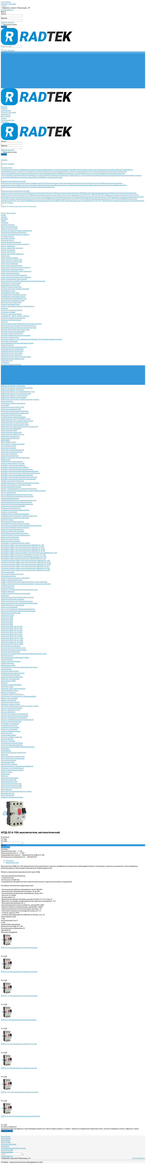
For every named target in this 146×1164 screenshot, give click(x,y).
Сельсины (5, 595)
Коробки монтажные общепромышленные (18, 479)
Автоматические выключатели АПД (17, 195)
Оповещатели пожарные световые (15, 518)
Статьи (3, 6)
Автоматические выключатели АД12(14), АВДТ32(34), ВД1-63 (82, 195)
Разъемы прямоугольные (11, 320)
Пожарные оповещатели (21, 173)
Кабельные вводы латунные (12, 390)
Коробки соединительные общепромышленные (20, 473)
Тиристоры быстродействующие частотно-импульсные (23, 281)
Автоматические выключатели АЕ (98, 193)
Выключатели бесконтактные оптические (86, 183)
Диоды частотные (8, 252)
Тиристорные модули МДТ (11, 260)
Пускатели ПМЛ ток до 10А (11, 626)
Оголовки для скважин (10, 723)
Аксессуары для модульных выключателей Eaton (25, 199)
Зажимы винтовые (8, 735)
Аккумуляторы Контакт (10, 438)
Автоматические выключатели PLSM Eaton (98, 197)
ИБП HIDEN (5, 440)
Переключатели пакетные (11, 355)
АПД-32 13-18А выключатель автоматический (19, 996)
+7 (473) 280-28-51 (8, 50)
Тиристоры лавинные (9, 263)
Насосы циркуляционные (11, 721)
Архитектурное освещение (12, 677)
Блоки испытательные (10, 537)
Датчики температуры (10, 337)
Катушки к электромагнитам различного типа (19, 590)
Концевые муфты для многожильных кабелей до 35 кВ (23, 551)
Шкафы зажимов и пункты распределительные (20, 483)
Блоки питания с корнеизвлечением (15, 535)
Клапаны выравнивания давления (14, 411)
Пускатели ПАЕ (7, 621)
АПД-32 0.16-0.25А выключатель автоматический (20, 1116)
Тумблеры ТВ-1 (7, 361)
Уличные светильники (10, 671)
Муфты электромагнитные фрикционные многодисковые (24, 582)
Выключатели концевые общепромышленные (36, 185)
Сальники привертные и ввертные (15, 413)
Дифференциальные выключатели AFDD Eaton (64, 199)
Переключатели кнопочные (12, 351)
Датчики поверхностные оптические (15, 335)
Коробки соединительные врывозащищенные (19, 471)
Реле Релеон (6, 1138)
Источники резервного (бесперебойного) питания (21, 525)
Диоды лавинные (8, 246)
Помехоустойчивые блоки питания (15, 527)
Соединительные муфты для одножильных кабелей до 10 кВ (25, 568)
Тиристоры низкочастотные (12, 269)
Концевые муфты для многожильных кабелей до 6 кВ (22, 547)
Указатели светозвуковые (41, 173)
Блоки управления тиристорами (14, 279)
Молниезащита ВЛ (8, 446)
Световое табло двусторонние (13, 688)
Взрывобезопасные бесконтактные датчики (18, 328)
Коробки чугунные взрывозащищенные (17, 475)
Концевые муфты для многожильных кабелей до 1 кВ (22, 545)
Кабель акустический (9, 698)
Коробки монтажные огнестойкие (14, 467)
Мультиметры (6, 772)
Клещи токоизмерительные (12, 770)
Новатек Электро (8, 225)
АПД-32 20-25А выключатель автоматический (19, 972)
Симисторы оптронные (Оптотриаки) (16, 277)
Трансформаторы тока (10, 293)
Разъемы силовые (8, 312)
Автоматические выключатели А (41, 193)
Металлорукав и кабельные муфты (61, 175)
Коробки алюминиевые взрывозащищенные (19, 477)
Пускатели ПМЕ (7, 617)
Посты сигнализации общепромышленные (18, 611)
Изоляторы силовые (9, 764)
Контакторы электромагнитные (13, 650)
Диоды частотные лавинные (12, 254)
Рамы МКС (5, 405)
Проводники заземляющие (12, 461)
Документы (5, 80)
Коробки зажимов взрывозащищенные (17, 469)
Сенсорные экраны (8, 760)
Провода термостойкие (10, 704)
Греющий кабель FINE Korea (12, 694)
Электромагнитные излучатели (13, 753)
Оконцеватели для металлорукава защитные (19, 667)
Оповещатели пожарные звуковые (15, 514)
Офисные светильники (10, 679)
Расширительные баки (10, 727)
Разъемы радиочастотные (11, 314)
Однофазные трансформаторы (13, 295)
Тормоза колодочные (9, 778)
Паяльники (5, 774)
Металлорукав (7, 659)
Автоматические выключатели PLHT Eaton (64, 197)
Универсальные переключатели (14, 347)
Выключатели (28, 170)
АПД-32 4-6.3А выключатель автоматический (19, 1044)
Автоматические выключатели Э (45, 195)
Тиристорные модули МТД (11, 262)
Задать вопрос (7, 1131)
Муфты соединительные (11, 661)
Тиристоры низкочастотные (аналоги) (16, 271)
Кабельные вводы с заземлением (14, 395)
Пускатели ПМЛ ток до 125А (12, 638)
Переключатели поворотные (12, 359)
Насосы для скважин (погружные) (14, 714)
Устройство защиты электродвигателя (16, 230)
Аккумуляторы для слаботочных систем (17, 421)
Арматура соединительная (11, 452)
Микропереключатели (111, 171)
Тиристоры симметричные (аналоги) (15, 267)
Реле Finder (5, 1136)
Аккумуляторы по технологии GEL (14, 423)
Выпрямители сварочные (11, 302)
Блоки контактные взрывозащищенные (17, 504)
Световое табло (7, 687)
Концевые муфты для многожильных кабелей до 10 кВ (23, 549)
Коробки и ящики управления (73, 171)
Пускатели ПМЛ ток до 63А (11, 634)
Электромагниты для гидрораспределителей (19, 603)
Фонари (4, 683)
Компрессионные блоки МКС (12, 407)
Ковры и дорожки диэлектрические (15, 458)
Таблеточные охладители (11, 287)
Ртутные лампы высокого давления (15, 578)
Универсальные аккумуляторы (13, 417)
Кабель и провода (8, 692)
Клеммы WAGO (7, 739)
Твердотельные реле (9, 229)
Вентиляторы (79, 170)
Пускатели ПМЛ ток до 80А (11, 636)
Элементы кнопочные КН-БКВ (13, 506)
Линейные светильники (10, 675)
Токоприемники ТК (8, 780)
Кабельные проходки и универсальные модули (20, 399)
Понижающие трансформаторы (14, 298)
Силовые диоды (7, 170)
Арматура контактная (9, 456)
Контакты (5, 87)
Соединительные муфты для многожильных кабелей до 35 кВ (26, 564)
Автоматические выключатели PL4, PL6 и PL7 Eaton (26, 197)
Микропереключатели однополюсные (16, 502)
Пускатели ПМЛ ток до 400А (12, 644)
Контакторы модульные (10, 646)
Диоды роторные (8, 250)
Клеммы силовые (8, 741)
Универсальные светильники (12, 673)
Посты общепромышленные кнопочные (17, 496)
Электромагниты (105, 170)
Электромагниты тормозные (12, 605)
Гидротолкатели (7, 588)
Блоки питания (109, 173)
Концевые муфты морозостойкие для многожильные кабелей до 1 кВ (29, 553)
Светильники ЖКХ (8, 681)
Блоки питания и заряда (10, 541)
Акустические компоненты (11, 745)
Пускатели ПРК (7, 624)
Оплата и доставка (8, 4)
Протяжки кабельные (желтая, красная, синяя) (19, 706)
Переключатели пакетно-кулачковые (16, 357)
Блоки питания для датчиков (12, 531)
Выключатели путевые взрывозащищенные (73, 185)
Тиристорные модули (9, 258)
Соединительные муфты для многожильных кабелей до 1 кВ (25, 560)
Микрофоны (6, 751)
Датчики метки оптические (12, 333)
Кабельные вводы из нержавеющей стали (18, 392)
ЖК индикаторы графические (13, 756)
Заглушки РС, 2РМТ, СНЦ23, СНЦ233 (15, 316)
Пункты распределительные (12, 481)
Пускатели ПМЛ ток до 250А (12, 642)
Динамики (5, 749)
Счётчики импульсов (9, 341)
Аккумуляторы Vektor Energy (12, 434)
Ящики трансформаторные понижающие (17, 306)
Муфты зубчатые (7, 591)
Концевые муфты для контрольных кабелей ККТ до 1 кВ (23, 558)
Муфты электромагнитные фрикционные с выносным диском (26, 584)
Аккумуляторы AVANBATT (11, 428)
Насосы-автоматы (8, 712)
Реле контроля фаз (8, 1144)
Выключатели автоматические (103, 185)
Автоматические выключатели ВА (14, 193)
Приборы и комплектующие (22, 177)
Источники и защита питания (19, 171)
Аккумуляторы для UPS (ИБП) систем (15, 419)
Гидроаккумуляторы (9, 725)
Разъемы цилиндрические (11, 310)
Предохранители (123, 175)
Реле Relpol (5, 1140)
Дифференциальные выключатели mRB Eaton (44, 201)
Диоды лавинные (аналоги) (12, 248)
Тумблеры (5, 362)
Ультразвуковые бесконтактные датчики (17, 343)
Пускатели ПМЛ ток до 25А (11, 630)
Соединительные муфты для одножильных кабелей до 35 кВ (25, 570)
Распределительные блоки (12, 743)
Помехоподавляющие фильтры (13, 232)
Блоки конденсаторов (10, 539)
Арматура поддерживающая (12, 450)
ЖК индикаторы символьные (12, 758)
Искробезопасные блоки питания (14, 533)
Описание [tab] (9, 860)
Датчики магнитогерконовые (13, 331)
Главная (4, 74)
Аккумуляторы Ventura (10, 436)
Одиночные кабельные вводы (13, 403)
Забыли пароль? (7, 22)
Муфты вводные (7, 663)
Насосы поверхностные (10, 710)
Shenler (4, 217)
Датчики (13, 175)
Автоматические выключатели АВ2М (69, 193)
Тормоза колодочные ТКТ (11, 787)
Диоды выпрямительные (11, 242)
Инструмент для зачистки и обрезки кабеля (18, 696)
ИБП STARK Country (8, 442)
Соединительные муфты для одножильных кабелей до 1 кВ (25, 566)
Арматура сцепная (8, 448)
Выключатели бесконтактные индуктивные (51, 183)
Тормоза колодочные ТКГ (11, 784)
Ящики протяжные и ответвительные (16, 485)
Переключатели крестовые (12, 353)
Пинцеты (4, 776)
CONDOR (4, 223)
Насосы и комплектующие (85, 175)
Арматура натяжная (9, 454)
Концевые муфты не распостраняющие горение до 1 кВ (23, 555)
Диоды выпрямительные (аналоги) (15, 244)
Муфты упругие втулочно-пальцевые (15, 593)
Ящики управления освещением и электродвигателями (23, 491)
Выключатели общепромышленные (15, 370)
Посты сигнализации (93, 171)
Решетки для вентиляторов (12, 797)
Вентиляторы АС (7, 793)
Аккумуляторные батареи (106, 175)
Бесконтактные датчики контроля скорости (18, 326)
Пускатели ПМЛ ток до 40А (11, 632)
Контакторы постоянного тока (13, 648)
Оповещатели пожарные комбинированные (19, 516)
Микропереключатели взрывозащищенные (18, 500)
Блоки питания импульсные (12, 529)
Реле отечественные (9, 227)
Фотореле (5, 1146)
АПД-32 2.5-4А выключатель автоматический (19, 1068)
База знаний (6, 82)
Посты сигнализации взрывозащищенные (18, 609)
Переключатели (23, 175)
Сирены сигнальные (9, 512)
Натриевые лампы (8, 576)
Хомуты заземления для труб (12, 463)
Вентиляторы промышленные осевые (16, 791)
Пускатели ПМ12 (7, 615)
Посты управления (38, 171)
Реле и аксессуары (53, 171)
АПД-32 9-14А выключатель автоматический (18, 1020)
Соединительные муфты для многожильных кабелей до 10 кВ (26, 562)
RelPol (3, 221)
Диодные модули (8, 238)
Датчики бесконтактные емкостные (15, 329)
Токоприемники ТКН (9, 782)
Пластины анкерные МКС (11, 409)
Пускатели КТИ (7, 622)
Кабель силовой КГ (8, 700)
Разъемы (55, 173)
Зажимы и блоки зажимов (11, 737)
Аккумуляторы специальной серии (15, 425)
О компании (6, 2)
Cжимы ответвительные (10, 731)
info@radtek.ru (7, 10)
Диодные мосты (7, 240)
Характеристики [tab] (12, 862)
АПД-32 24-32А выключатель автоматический (19, 947)
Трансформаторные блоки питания (15, 524)
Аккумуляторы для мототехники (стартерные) (19, 426)
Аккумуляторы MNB (9, 430)
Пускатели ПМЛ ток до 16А (11, 628)
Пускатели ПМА (7, 619)
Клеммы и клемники (38, 175)
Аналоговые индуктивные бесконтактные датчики (21, 324)
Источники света (91, 170)
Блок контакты (7, 733)
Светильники (39, 170)
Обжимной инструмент (10, 702)
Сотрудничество (7, 85)
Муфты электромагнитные (51, 177)
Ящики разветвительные (11, 487)
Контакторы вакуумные (10, 652)
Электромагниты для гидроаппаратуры (17, 601)
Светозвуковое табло (9, 690)
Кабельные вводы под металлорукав (16, 394)
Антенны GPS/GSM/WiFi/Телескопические (17, 747)
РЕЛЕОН (4, 219)
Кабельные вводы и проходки (71, 173)
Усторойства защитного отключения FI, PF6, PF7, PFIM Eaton (87, 201)
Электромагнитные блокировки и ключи (17, 597)
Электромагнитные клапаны (12, 599)
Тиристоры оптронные (10, 273)
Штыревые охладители (10, 285)
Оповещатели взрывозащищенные (15, 510)
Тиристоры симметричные (11, 265)
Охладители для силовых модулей (15, 289)
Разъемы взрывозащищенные (13, 318)
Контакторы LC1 (7, 655)
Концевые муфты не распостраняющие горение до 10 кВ (23, 557)
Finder (3, 215)
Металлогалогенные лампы (12, 574)
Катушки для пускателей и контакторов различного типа (24, 654)
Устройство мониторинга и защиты (15, 234)
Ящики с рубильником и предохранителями (19, 489)
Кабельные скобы (8, 665)
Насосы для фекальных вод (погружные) (17, 720)
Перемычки (5, 459)
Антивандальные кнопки (11, 364)
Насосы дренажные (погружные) (14, 718)
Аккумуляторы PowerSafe (11, 432)
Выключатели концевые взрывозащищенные (19, 378)
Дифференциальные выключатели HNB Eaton (101, 199)
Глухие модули (7, 401)
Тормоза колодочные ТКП (11, 786)
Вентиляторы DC (7, 795)
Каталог (4, 72)
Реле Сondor (6, 1142)
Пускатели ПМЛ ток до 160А (12, 640)
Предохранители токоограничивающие (17, 766)
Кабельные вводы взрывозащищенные (17, 388)
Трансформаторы (119, 170)
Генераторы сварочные (10, 304)
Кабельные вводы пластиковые (13, 397)
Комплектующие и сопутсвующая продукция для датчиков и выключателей (31, 339)
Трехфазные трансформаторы (13, 296)
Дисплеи (37, 177)
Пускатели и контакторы (93, 173)
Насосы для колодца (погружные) (14, 716)
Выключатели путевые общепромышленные (36, 187)
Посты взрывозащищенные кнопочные (17, 494)
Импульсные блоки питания (12, 522)
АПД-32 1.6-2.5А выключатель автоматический (19, 1092)
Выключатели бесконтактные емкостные (17, 183)
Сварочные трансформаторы (12, 300)
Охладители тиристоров (11, 283)
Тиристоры (18, 170)
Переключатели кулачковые (12, 349)
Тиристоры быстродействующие (14, 275)
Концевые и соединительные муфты (59, 170)
